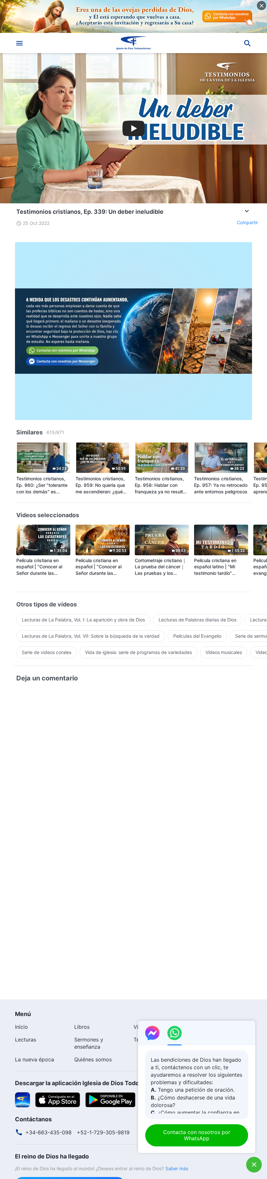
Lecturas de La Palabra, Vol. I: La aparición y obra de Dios (83, 619)
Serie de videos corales (46, 652)
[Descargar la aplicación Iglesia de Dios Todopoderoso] (22, 1099)
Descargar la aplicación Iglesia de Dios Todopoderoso (90, 1083)
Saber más (176, 1168)
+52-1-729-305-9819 (103, 1132)
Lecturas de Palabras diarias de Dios (197, 619)
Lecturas (25, 1039)
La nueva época (34, 1059)
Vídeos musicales (223, 652)
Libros (82, 1027)
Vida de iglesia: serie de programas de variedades (138, 652)
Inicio (21, 1027)
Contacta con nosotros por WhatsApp (196, 1135)
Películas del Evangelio (197, 636)
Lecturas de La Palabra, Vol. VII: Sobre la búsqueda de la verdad (91, 636)
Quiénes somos (93, 1059)
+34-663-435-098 (48, 1132)
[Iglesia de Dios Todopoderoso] (133, 43)
